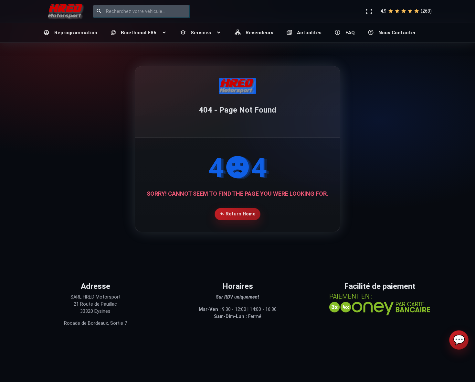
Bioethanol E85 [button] (138, 33)
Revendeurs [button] (259, 33)
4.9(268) (406, 11)
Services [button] (201, 33)
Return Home (240, 214)
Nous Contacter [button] (397, 33)
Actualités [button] (309, 33)
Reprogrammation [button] (75, 33)
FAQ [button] (350, 33)
